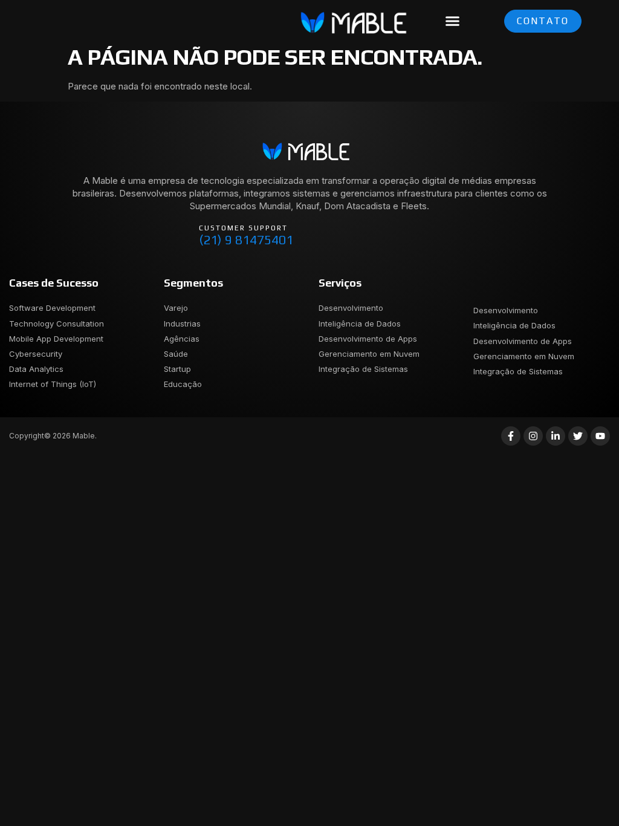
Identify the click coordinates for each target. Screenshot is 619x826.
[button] (452, 21)
